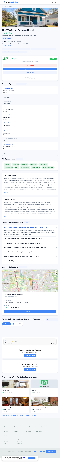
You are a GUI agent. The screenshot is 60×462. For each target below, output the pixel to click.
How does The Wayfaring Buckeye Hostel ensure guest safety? (21, 256)
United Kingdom (18, 426)
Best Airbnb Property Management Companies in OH (14, 51)
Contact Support (51, 451)
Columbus (9, 6)
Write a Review (31, 69)
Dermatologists (39, 426)
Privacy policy (20, 451)
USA (5, 426)
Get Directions (7, 45)
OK (32, 458)
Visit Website (8, 38)
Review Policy (28, 451)
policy (11, 458)
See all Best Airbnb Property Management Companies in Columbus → (20, 415)
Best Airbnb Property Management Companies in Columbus (16, 48)
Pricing (5, 443)
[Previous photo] (4, 17)
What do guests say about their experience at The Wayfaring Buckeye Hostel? (26, 227)
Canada (5, 429)
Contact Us (19, 441)
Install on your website (30, 355)
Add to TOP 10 (30, 72)
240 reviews (16, 33)
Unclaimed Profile (30, 65)
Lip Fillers (27, 429)
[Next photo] (56, 17)
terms (23, 457)
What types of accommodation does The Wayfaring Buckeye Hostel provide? (25, 247)
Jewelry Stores (28, 426)
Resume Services (40, 429)
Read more (6, 192)
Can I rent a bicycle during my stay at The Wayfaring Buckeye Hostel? (23, 243)
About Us (6, 441)
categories (7, 423)
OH (5, 6)
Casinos (16, 431)
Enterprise (6, 439)
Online (15, 429)
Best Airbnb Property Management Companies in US (43, 48)
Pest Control (28, 431)
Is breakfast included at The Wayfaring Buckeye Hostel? (19, 252)
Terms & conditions (12, 451)
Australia (6, 431)
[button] (30, 41)
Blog (18, 439)
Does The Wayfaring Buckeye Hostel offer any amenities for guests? (23, 238)
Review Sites (20, 443)
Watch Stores (39, 431)
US (2, 6)
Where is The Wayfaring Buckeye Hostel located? (17, 261)
